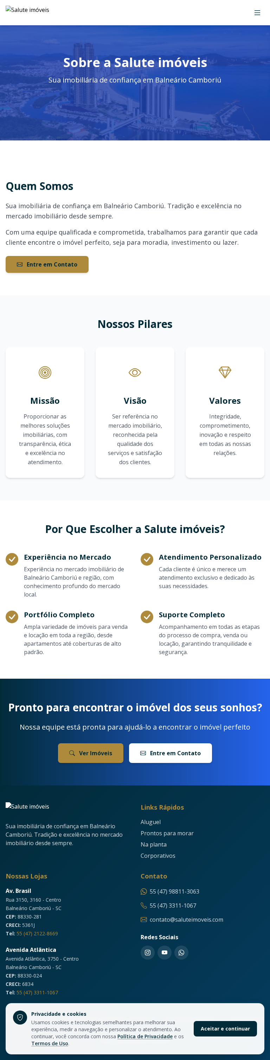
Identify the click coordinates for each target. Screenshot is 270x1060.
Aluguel (151, 822)
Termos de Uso (49, 1043)
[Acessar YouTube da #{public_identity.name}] (165, 953)
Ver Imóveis (95, 753)
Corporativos (158, 856)
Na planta (154, 844)
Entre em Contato (51, 264)
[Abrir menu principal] (257, 12)
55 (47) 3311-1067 (37, 992)
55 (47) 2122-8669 (37, 933)
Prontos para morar (167, 833)
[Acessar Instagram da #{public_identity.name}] (148, 953)
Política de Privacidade (145, 1036)
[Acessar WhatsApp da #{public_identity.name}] (181, 953)
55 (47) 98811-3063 (174, 891)
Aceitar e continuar (225, 1028)
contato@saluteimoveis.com (186, 919)
